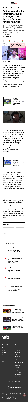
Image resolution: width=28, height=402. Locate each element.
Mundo (3, 354)
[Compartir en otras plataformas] (7, 44)
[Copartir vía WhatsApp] (4, 44)
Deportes (5, 7)
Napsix (16, 359)
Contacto (17, 367)
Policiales (4, 352)
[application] (14, 117)
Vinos (3, 359)
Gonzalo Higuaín (8, 228)
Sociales (4, 361)
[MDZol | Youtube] (16, 382)
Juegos (17, 354)
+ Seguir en (6, 41)
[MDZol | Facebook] (8, 382)
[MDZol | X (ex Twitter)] (20, 382)
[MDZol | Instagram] (12, 382)
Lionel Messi (20, 228)
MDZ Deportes (7, 36)
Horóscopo (17, 350)
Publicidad (17, 365)
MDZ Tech (17, 356)
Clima (16, 347)
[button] (26, 2)
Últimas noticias (6, 347)
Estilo (3, 356)
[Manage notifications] (24, 395)
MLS (5, 233)
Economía (4, 350)
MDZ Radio (17, 352)
